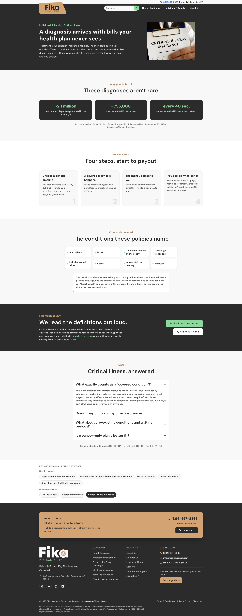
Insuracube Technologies (95, 601)
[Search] (136, 8)
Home (145, 8)
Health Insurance (101, 553)
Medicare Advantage (103, 570)
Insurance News (134, 562)
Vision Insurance (169, 476)
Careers (130, 566)
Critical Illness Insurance (101, 494)
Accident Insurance (72, 494)
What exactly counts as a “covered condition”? (113, 384)
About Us (194, 8)
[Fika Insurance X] (49, 586)
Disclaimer (198, 601)
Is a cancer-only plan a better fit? (102, 435)
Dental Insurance (146, 476)
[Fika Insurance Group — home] (52, 8)
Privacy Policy (183, 601)
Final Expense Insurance (105, 579)
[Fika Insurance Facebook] (42, 586)
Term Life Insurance (103, 574)
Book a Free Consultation (184, 323)
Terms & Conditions (166, 601)
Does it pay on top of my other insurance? (109, 413)
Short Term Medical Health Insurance (60, 483)
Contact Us (132, 557)
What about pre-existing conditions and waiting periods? (114, 424)
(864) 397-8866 (170, 2)
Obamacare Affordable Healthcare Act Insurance (106, 476)
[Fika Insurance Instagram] (55, 586)
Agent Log (132, 576)
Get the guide (169, 580)
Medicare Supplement (104, 557)
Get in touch (185, 530)
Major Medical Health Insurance (58, 476)
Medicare (155, 8)
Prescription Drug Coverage (102, 564)
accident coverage (83, 336)
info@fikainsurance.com (175, 558)
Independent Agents (136, 571)
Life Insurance (49, 494)
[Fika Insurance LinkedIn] (62, 586)
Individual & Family (175, 8)
